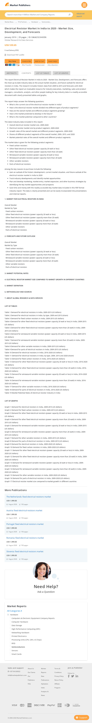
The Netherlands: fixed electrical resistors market (28, 496)
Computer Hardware (20, 622)
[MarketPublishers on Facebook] (69, 676)
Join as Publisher (75, 668)
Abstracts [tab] (11, 73)
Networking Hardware (20, 632)
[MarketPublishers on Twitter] (72, 676)
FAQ (29, 684)
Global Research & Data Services (19, 40)
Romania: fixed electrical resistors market (25, 538)
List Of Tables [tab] (42, 73)
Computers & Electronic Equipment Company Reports (33, 618)
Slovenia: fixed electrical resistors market (24, 551)
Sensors (15, 650)
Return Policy (59, 680)
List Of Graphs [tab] (61, 73)
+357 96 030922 (14, 671)
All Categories (14, 611)
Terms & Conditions (58, 670)
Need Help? (52, 61)
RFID (13, 643)
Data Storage (17, 625)
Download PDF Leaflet (15, 55)
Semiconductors (18, 647)
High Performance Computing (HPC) (26, 629)
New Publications (45, 678)
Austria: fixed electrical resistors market (24, 510)
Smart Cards (17, 654)
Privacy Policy (59, 676)
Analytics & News (45, 693)
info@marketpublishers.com (17, 675)
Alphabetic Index (44, 686)
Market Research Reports (9, 22)
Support (83, 717)
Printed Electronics (19, 636)
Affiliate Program (57, 686)
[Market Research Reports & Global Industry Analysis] (18, 4)
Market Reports (43, 670)
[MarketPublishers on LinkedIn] (77, 676)
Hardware (14, 615)
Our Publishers (31, 678)
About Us (31, 669)
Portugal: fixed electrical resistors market (25, 524)
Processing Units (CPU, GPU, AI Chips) (26, 640)
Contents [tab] (26, 73)
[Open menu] (84, 5)
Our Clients (31, 672)
